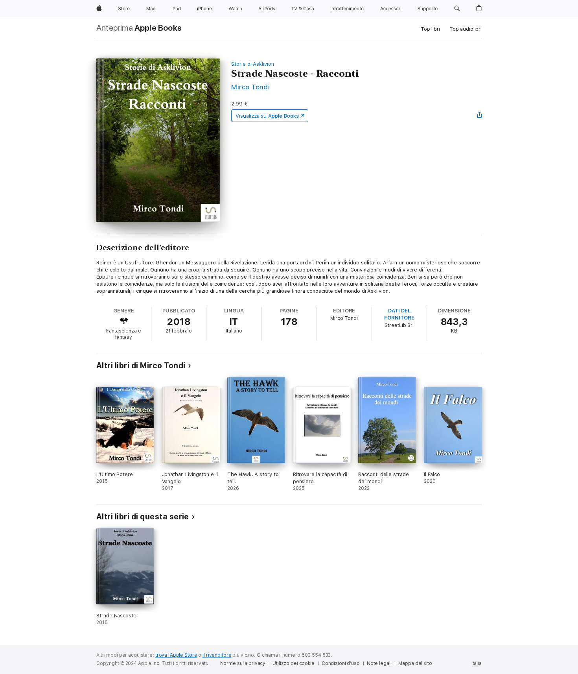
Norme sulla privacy (243, 663)
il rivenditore (216, 655)
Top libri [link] (430, 29)
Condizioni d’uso (341, 663)
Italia (476, 663)
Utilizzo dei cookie (293, 663)
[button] (457, 8)
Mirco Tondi (250, 87)
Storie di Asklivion (252, 64)
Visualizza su (267, 116)
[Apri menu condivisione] (480, 116)
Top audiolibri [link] (465, 29)
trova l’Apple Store (176, 655)
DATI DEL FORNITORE (399, 314)
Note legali (379, 663)
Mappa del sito (415, 663)
